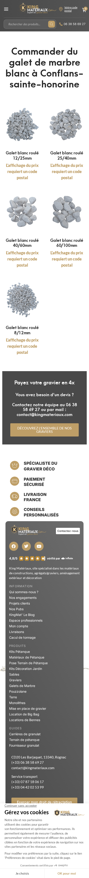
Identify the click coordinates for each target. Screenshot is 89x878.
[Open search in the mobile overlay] (30, 24)
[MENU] (6, 9)
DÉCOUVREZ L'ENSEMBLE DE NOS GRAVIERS (44, 430)
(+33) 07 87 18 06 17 (27, 782)
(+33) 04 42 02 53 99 (27, 787)
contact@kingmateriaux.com (32, 768)
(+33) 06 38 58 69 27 (27, 762)
